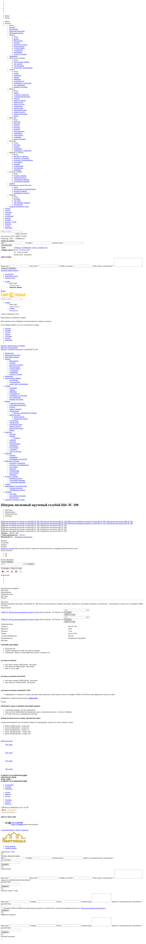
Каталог (12, 27)
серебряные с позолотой (22, 83)
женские (17, 124)
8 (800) (7, 303)
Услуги (7, 210)
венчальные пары (20, 110)
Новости (8, 224)
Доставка (8, 212)
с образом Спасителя (21, 95)
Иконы (16, 93)
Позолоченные (19, 46)
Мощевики (13, 56)
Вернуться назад (7, 741)
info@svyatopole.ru (22, 830)
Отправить (5, 864)
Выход (16, 270)
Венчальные (18, 41)
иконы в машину (20, 100)
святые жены (18, 108)
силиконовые (18, 166)
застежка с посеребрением (23, 160)
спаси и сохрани (20, 139)
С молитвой (18, 50)
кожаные (17, 127)
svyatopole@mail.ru (7, 830)
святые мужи (18, 102)
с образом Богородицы (22, 97)
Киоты (16, 116)
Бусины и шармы (20, 176)
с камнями (17, 137)
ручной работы (19, 48)
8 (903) (17, 822)
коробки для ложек (20, 87)
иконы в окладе (19, 112)
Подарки (17, 199)
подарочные (18, 106)
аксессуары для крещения (23, 68)
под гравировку (19, 85)
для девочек (18, 64)
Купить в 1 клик (16, 568)
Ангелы (16, 98)
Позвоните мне (6, 245)
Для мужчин (18, 204)
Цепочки (17, 145)
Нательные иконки (16, 33)
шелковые (17, 170)
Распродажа (13, 29)
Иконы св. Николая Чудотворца (25, 413)
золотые (17, 125)
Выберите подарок (8, 548)
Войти (3, 291)
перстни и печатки (20, 45)
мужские (17, 129)
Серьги (12, 183)
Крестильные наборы (21, 62)
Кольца (16, 39)
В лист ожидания (7, 562)
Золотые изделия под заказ (19, 206)
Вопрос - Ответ (10, 222)
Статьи (7, 226)
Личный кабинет (7, 270)
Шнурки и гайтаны (21, 156)
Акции (7, 208)
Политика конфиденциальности (93, 908)
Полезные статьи (11, 276)
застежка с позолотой (21, 158)
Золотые (17, 43)
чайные (16, 77)
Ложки (16, 73)
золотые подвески (20, 191)
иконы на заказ (19, 104)
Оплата (7, 214)
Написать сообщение (8, 268)
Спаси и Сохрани (20, 54)
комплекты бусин (20, 177)
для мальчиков (19, 66)
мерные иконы (19, 417)
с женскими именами (21, 179)
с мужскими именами (21, 181)
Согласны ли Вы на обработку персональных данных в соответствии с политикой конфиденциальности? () (54, 908)
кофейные (17, 79)
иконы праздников (20, 114)
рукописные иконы (21, 419)
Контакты (8, 228)
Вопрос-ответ (10, 278)
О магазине (9, 216)
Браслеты (17, 122)
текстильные (18, 135)
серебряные (18, 52)
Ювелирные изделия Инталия (24, 189)
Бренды (8, 218)
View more (9, 744)
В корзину (30, 564)
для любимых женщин (22, 203)
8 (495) (7, 281)
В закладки (5, 568)
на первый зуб (19, 81)
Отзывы (8, 220)
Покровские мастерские (23, 537)
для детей (17, 201)
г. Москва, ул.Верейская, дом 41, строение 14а (30, 247)
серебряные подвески (21, 193)
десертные (17, 75)
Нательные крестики (17, 31)
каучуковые (18, 162)
